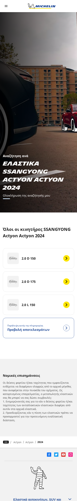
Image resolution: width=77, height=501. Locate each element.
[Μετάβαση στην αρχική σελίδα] (41, 6)
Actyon (17, 442)
